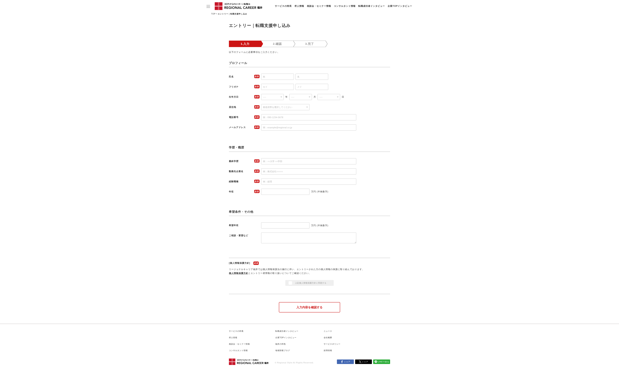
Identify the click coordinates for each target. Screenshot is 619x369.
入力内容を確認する (309, 307)
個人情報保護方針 (238, 273)
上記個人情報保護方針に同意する (310, 283)
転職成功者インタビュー (371, 6)
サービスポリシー (332, 344)
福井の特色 (280, 344)
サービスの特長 (283, 6)
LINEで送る (383, 362)
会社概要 (328, 337)
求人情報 (299, 6)
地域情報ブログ (282, 350)
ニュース (328, 331)
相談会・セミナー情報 (319, 6)
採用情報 (328, 350)
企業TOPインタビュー (400, 6)
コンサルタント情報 (345, 6)
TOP (213, 14)
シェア (347, 362)
